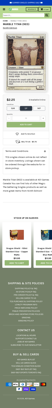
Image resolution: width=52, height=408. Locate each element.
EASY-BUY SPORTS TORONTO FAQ (26, 372)
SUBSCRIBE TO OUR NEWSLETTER (26, 345)
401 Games (30, 398)
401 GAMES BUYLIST (26, 359)
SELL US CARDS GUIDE (26, 363)
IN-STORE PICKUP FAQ (26, 292)
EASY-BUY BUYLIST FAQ (26, 369)
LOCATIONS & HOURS (26, 335)
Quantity (10, 114)
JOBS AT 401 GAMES (26, 342)
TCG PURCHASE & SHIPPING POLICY (26, 301)
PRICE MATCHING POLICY (26, 308)
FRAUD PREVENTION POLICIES (26, 311)
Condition (10, 104)
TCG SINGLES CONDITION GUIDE (26, 366)
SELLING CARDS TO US (26, 298)
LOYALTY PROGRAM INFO (26, 304)
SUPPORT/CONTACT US (26, 338)
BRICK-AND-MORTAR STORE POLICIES (26, 314)
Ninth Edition (10, 27)
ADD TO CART (16, 263)
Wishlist (32, 9)
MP (39, 108)
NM (13, 108)
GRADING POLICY (26, 320)
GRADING (26, 317)
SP (26, 108)
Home (5, 21)
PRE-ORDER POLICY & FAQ (26, 295)
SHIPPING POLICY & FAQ (26, 288)
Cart (46, 9)
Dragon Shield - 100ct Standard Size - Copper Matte (17, 251)
